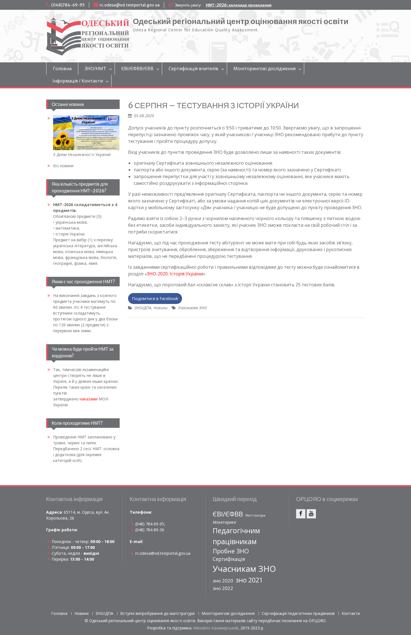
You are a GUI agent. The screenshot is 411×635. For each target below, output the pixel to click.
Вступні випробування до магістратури (157, 613)
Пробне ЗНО (231, 551)
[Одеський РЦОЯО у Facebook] (300, 513)
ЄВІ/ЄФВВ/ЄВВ (137, 68)
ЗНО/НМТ (95, 68)
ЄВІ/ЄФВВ (228, 513)
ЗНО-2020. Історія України (175, 274)
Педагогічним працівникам (236, 536)
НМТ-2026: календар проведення (238, 5)
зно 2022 (223, 588)
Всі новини (63, 165)
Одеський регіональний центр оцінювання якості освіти (240, 21)
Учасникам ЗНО (192, 307)
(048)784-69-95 (68, 5)
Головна (62, 68)
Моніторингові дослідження (264, 68)
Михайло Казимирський (215, 628)
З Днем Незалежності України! (82, 154)
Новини (160, 307)
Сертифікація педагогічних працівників (298, 613)
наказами (89, 399)
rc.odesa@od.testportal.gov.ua (130, 5)
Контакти (351, 613)
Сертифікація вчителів (193, 68)
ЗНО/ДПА (142, 307)
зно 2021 (249, 579)
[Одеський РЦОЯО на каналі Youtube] (311, 513)
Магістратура (255, 515)
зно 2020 (223, 580)
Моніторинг (225, 522)
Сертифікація (229, 559)
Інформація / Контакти (78, 81)
